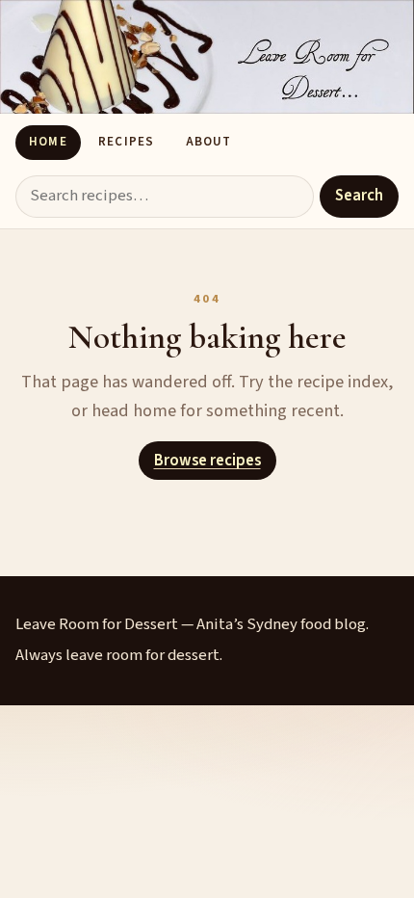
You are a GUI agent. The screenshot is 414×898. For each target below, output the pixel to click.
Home (47, 141)
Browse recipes (207, 460)
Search (359, 195)
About (208, 141)
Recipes (125, 141)
